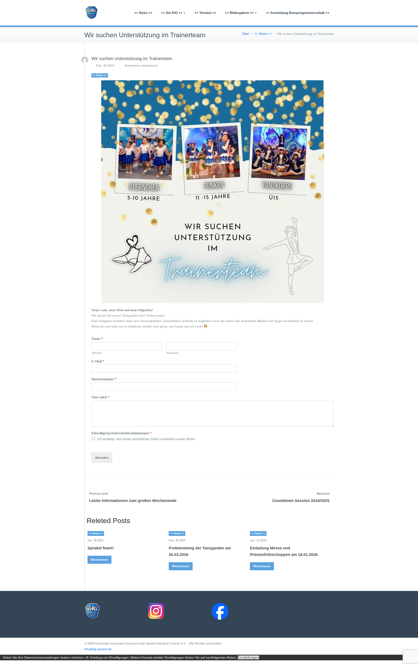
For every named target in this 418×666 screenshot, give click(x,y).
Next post (323, 493)
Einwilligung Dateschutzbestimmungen (121, 433)
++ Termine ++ (205, 13)
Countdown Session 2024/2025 (300, 500)
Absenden (102, 457)
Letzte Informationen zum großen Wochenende (133, 500)
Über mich (100, 397)
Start (245, 33)
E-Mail (97, 361)
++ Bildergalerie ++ (239, 13)
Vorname (96, 352)
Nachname (172, 352)
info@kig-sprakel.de (98, 649)
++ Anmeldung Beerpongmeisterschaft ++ (297, 13)
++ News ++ (143, 13)
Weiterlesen (99, 559)
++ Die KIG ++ (171, 13)
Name (97, 339)
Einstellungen (248, 657)
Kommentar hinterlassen (141, 65)
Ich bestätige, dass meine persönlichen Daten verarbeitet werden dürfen (146, 439)
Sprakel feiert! (101, 548)
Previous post (98, 493)
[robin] (85, 60)
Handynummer (104, 379)
